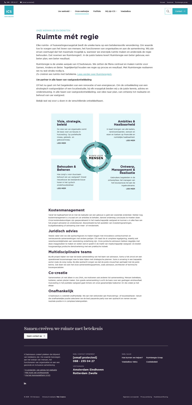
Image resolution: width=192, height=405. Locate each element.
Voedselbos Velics (129, 362)
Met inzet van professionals (37, 373)
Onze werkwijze (82, 11)
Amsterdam (81, 369)
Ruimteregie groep (181, 2)
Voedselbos (126, 11)
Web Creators (61, 397)
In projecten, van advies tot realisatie (41, 370)
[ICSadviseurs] (19, 11)
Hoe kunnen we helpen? (132, 358)
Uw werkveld (63, 11)
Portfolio (97, 11)
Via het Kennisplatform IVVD (37, 375)
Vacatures (170, 2)
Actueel (162, 2)
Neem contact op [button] (34, 336)
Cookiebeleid (152, 362)
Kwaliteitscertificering (161, 397)
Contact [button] (178, 11)
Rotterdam (80, 373)
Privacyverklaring (146, 397)
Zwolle (92, 373)
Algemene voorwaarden (131, 397)
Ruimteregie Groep (154, 358)
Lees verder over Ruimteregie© (94, 74)
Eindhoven (97, 369)
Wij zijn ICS (110, 11)
